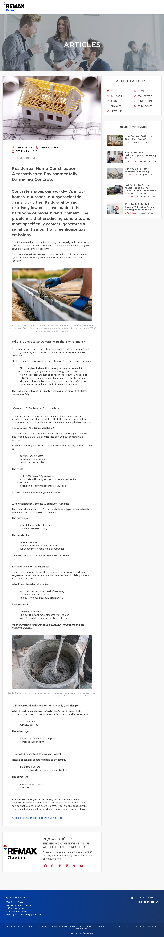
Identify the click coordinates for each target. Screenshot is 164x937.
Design (114, 101)
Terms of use (140, 926)
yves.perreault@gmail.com (27, 915)
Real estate (144, 96)
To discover (144, 106)
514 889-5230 (19, 912)
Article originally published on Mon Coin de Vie (37, 818)
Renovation (23, 148)
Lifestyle (116, 111)
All (112, 91)
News (140, 91)
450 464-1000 (19, 908)
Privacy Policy (125, 926)
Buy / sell (116, 96)
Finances (115, 106)
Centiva (88, 933)
